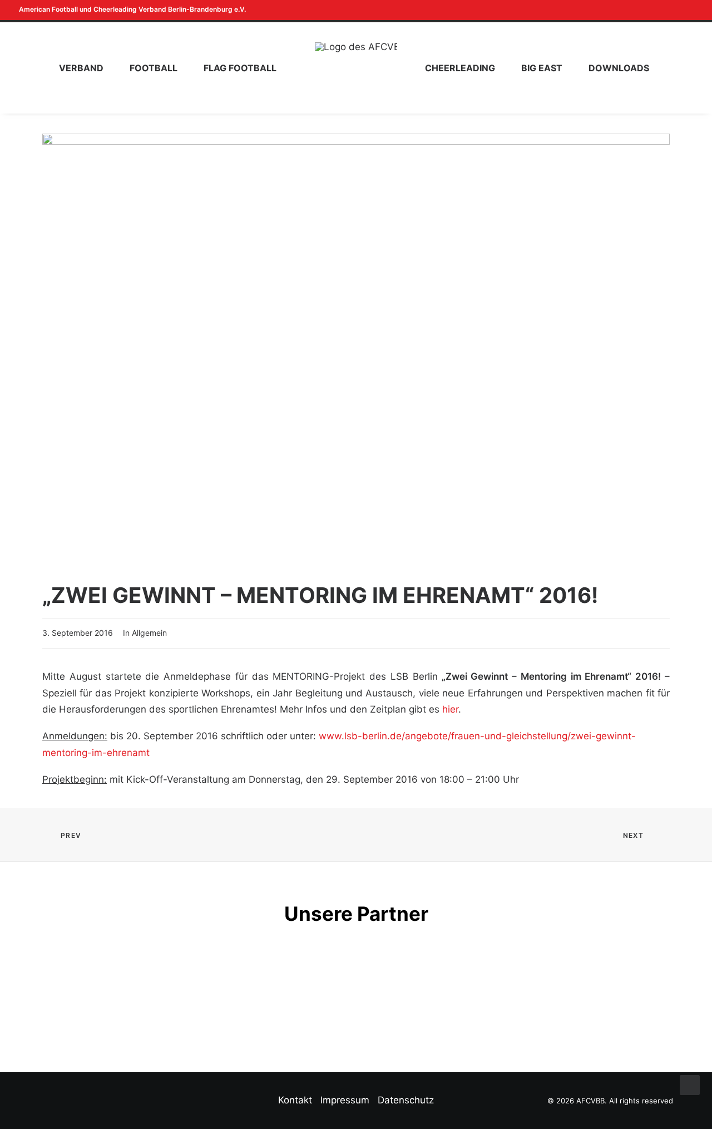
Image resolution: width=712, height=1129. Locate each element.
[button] (675, 10)
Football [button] (153, 67)
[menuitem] (675, 10)
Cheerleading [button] (460, 67)
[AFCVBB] (356, 68)
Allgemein (149, 632)
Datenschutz (406, 1100)
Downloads (619, 67)
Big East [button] (541, 67)
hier (450, 709)
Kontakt (295, 1100)
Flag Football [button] (240, 67)
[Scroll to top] (690, 1084)
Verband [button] (81, 67)
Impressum (344, 1100)
